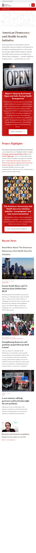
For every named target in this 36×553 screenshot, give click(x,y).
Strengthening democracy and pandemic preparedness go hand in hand (15, 345)
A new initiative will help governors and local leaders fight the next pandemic (15, 401)
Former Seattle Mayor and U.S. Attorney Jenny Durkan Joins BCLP (15, 288)
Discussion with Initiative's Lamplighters (15, 434)
